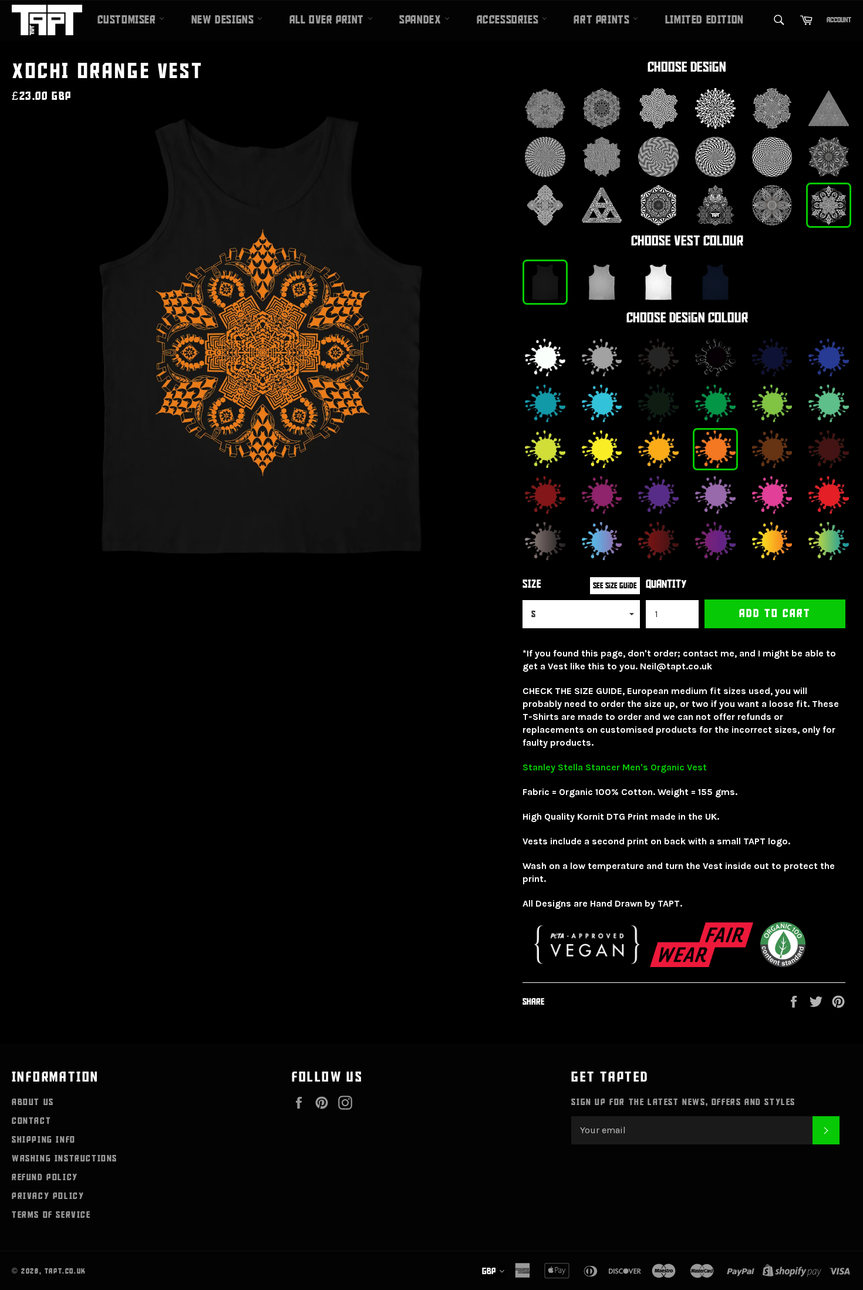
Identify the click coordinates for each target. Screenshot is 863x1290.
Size (531, 584)
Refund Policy (45, 1177)
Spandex (421, 20)
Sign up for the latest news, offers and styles (683, 1102)
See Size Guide (615, 585)
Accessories (509, 20)
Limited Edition (704, 20)
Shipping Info (44, 1139)
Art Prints (603, 20)
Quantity (666, 584)
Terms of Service (51, 1214)
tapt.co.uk (65, 1271)
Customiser (128, 20)
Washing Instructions (64, 1158)
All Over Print (328, 20)
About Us (33, 1102)
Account (839, 20)
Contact (31, 1120)
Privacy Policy (48, 1196)
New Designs (224, 20)
